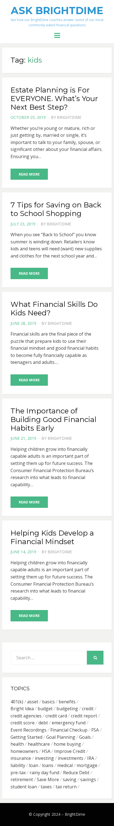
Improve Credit (69, 751)
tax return (66, 787)
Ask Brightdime (57, 10)
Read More (29, 174)
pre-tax (18, 773)
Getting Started (26, 737)
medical (65, 765)
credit (88, 709)
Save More (48, 779)
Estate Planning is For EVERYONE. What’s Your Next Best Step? (54, 99)
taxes (46, 787)
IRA (90, 758)
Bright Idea (22, 709)
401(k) (17, 702)
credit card (56, 716)
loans (47, 765)
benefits (67, 702)
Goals (85, 737)
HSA (46, 751)
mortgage (87, 765)
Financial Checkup (68, 730)
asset (32, 702)
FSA (95, 730)
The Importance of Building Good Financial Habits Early (53, 419)
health (17, 744)
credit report (84, 716)
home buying (67, 744)
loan (33, 765)
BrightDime (69, 117)
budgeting (67, 709)
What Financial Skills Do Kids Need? (54, 308)
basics (48, 702)
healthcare (39, 744)
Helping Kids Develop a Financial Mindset (52, 537)
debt (43, 723)
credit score (23, 723)
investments (70, 758)
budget (45, 709)
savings (88, 779)
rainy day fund (44, 773)
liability (18, 765)
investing (44, 758)
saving (69, 779)
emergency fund (69, 723)
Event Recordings (28, 730)
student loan (24, 787)
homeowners (24, 751)
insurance (21, 758)
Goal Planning (60, 737)
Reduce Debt (76, 773)
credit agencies (26, 716)
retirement (22, 779)
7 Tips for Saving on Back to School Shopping (56, 209)
